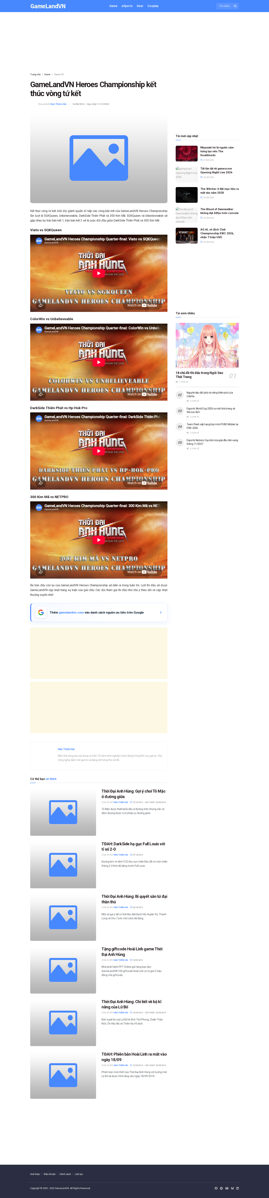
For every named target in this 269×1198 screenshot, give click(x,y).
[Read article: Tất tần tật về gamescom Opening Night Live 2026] (187, 174)
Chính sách (65, 1174)
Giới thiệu (35, 1174)
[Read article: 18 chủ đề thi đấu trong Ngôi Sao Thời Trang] (207, 345)
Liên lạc (79, 1174)
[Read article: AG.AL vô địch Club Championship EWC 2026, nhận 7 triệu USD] (187, 235)
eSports (127, 6)
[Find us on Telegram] (221, 1188)
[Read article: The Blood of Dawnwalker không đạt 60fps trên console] (187, 215)
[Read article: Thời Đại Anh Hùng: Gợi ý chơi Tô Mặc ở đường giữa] (63, 812)
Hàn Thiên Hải (58, 104)
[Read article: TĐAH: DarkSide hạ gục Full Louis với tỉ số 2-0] (63, 864)
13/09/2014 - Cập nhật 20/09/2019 (149, 1065)
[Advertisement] (134, 43)
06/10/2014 (137, 907)
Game (113, 6)
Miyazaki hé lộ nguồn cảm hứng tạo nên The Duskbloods (217, 151)
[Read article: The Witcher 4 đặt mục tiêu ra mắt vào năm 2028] (187, 195)
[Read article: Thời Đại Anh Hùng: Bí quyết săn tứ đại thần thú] (63, 917)
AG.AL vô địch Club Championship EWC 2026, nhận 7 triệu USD (217, 233)
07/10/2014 (137, 855)
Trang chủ (35, 74)
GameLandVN (48, 6)
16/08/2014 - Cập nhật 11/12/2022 (90, 104)
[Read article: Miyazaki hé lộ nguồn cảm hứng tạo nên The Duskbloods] (187, 153)
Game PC (59, 74)
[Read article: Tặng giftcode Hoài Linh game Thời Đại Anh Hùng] (63, 969)
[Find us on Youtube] (227, 1188)
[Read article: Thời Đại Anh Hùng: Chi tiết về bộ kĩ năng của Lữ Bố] (63, 1022)
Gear (140, 6)
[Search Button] (235, 6)
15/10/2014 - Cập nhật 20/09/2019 (149, 802)
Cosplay (152, 6)
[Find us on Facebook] (216, 1188)
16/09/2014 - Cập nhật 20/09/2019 (149, 1012)
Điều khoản (50, 1174)
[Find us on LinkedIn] (237, 1188)
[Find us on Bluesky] (232, 1188)
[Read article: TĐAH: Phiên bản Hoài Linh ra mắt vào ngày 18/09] (63, 1075)
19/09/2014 (137, 960)
